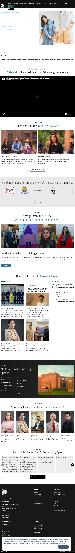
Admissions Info (37, 494)
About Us (36, 492)
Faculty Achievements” (50, 407)
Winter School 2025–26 (59, 510)
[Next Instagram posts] (72, 464)
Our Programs (6, 33)
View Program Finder (37, 169)
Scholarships (16, 33)
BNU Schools (57, 492)
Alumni (35, 497)
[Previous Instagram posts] (2, 464)
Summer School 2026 (59, 508)
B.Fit (20, 383)
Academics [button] (31, 3)
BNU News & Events (47, 276)
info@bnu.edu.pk (6, 499)
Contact (36, 501)
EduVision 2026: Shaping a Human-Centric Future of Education (64, 285)
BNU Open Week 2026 (61, 300)
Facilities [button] (38, 3)
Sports (20, 378)
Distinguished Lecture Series (60, 497)
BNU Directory (37, 532)
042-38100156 (5, 501)
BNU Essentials (22, 380)
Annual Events (5, 531)
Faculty (56, 501)
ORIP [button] (59, 3)
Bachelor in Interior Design (8, 29)
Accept (63, 546)
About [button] (9, 3)
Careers (45, 3)
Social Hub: (18, 452)
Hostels (4, 391)
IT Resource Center (7, 385)
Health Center (22, 386)
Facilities (4, 527)
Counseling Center (7, 382)
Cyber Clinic (57, 499)
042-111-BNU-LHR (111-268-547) (10, 504)
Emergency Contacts (39, 503)
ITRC (55, 503)
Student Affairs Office (59, 494)
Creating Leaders (48, 126)
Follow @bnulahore (38, 477)
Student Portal (5, 517)
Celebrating (14, 72)
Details (6, 265)
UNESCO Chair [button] (52, 3)
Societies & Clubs (23, 389)
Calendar (4, 524)
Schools (16, 3)
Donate (65, 3)
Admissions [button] (23, 3)
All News (7, 281)
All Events (59, 281)
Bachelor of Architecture (8, 26)
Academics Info (37, 499)
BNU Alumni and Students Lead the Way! (37, 220)
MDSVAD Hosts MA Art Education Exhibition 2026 (64, 293)
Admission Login (6, 515)
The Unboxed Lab (58, 505)
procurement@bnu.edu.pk (35, 261)
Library (4, 388)
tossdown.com (70, 551)
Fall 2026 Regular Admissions (10, 13)
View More (37, 201)
